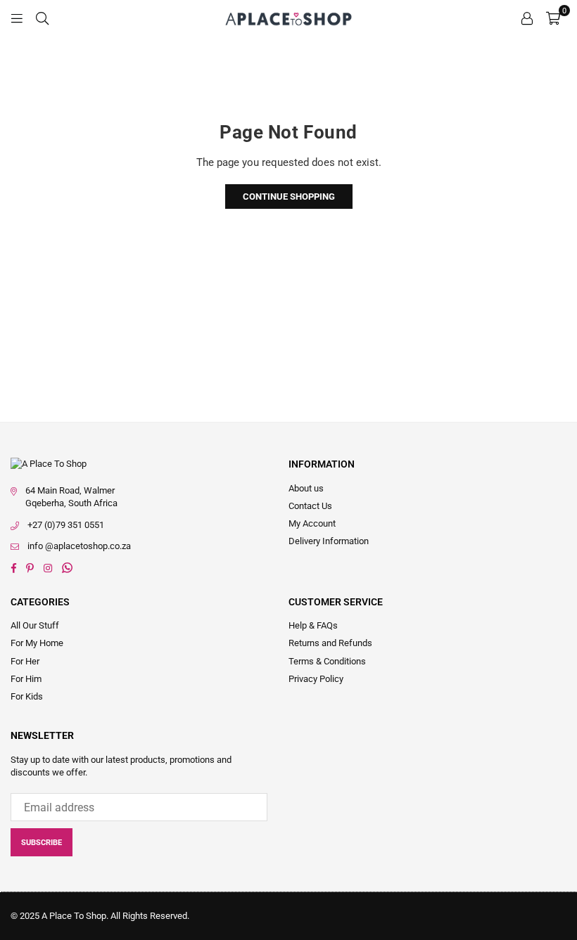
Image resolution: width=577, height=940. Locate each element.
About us (306, 488)
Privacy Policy (315, 679)
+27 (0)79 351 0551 (65, 525)
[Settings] (527, 17)
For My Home (37, 643)
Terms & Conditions (327, 661)
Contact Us (310, 506)
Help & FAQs (313, 625)
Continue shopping (289, 196)
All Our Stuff (35, 625)
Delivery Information (328, 541)
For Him (26, 679)
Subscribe (41, 842)
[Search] (42, 17)
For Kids (27, 696)
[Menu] (17, 17)
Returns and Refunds (330, 643)
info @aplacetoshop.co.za (79, 546)
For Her (25, 661)
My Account (312, 523)
